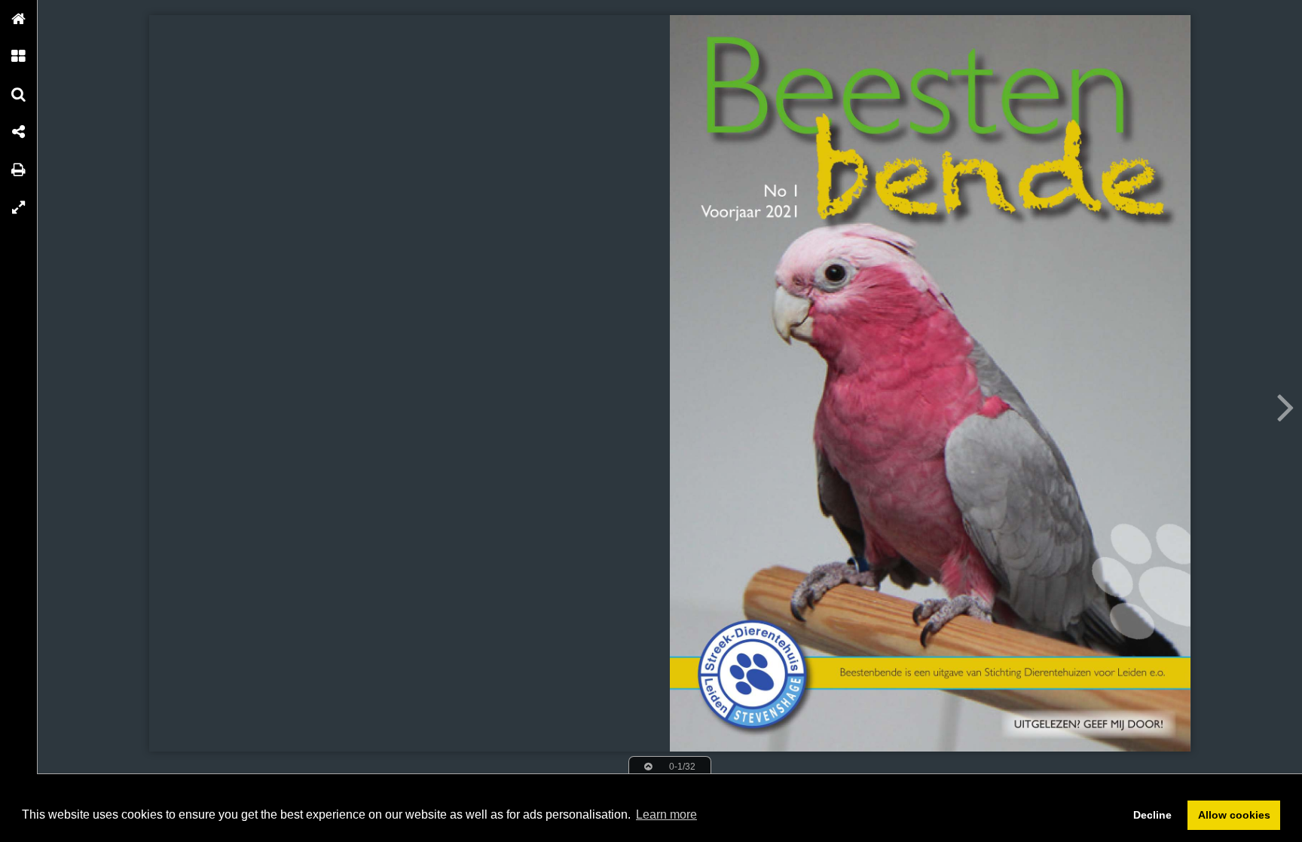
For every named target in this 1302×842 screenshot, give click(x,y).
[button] (19, 19)
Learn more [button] (666, 814)
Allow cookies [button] (1234, 815)
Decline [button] (1152, 815)
